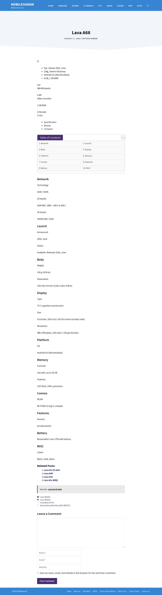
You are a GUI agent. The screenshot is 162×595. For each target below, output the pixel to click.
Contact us (146, 591)
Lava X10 (48, 476)
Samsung (62, 6)
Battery (44, 168)
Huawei (75, 6)
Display (88, 149)
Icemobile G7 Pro (47, 502)
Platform (44, 156)
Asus (139, 6)
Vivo (130, 6)
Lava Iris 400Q (51, 480)
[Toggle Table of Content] (122, 138)
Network (44, 143)
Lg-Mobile (88, 6)
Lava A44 (48, 473)
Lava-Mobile (45, 497)
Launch (88, 143)
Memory (88, 156)
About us (77, 591)
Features (89, 162)
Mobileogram (22, 4)
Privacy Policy (134, 591)
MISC (88, 168)
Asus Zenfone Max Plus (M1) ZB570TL (55, 505)
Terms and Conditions (108, 591)
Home (50, 6)
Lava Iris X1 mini (52, 470)
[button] (147, 6)
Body (43, 149)
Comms (44, 162)
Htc (100, 6)
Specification (50, 122)
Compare (48, 128)
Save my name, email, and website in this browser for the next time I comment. (78, 573)
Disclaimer (86, 591)
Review (47, 125)
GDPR (95, 591)
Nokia (109, 6)
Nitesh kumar (90, 38)
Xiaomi (120, 6)
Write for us (122, 591)
